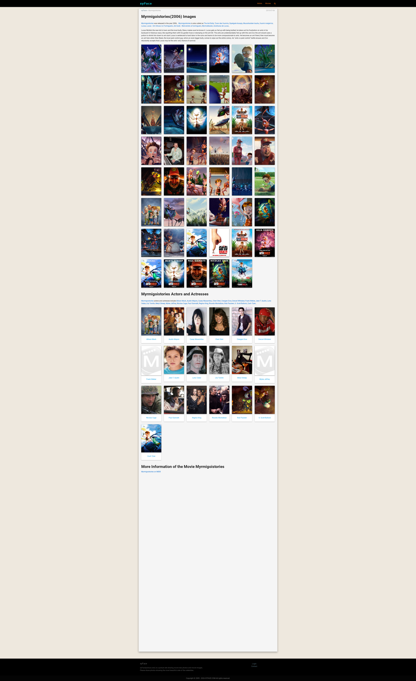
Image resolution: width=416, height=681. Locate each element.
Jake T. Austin (261, 301)
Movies (268, 3)
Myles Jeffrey (171, 303)
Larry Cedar (196, 378)
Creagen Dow (226, 301)
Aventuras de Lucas (221, 26)
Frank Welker (250, 301)
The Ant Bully (209, 23)
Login (254, 664)
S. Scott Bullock (241, 303)
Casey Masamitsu (205, 301)
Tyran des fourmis (222, 23)
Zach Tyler (252, 303)
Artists (259, 3)
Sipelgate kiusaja (235, 23)
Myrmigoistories (147, 23)
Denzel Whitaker (238, 301)
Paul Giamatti (193, 303)
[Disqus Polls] (208, 502)
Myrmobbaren (207, 26)
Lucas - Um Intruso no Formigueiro (160, 26)
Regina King (203, 303)
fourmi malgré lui (266, 23)
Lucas (143, 26)
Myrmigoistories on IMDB (151, 472)
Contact (254, 666)
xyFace (144, 10)
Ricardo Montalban (216, 303)
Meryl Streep (160, 303)
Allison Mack (181, 301)
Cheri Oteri (217, 301)
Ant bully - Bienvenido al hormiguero (187, 26)
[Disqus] (208, 559)
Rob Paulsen (229, 303)
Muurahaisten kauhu (251, 23)
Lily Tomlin (150, 303)
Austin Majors (192, 301)
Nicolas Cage (182, 303)
